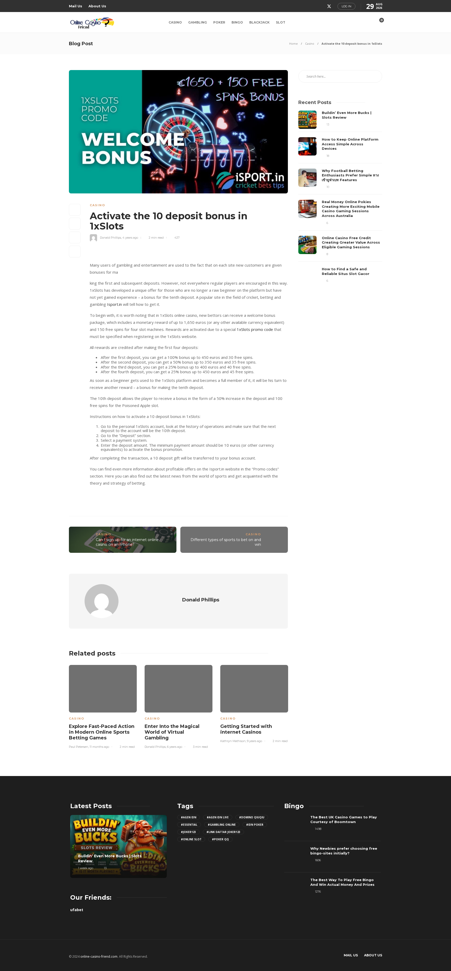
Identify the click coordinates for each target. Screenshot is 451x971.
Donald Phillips (110, 237)
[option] (103, 706)
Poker (219, 22)
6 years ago (174, 747)
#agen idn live (218, 817)
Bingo (237, 22)
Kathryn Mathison (233, 741)
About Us (97, 6)
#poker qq (220, 839)
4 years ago (130, 237)
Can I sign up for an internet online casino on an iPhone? (127, 542)
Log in (346, 6)
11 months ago (99, 747)
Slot (280, 22)
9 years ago (254, 741)
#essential (189, 824)
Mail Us (75, 6)
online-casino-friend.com (98, 956)
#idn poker (254, 824)
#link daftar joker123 (223, 832)
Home (293, 43)
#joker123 (188, 832)
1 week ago (85, 868)
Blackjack (259, 22)
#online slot (191, 839)
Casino (175, 22)
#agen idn (188, 817)
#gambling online (222, 824)
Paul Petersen (78, 747)
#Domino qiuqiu (251, 817)
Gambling (197, 22)
